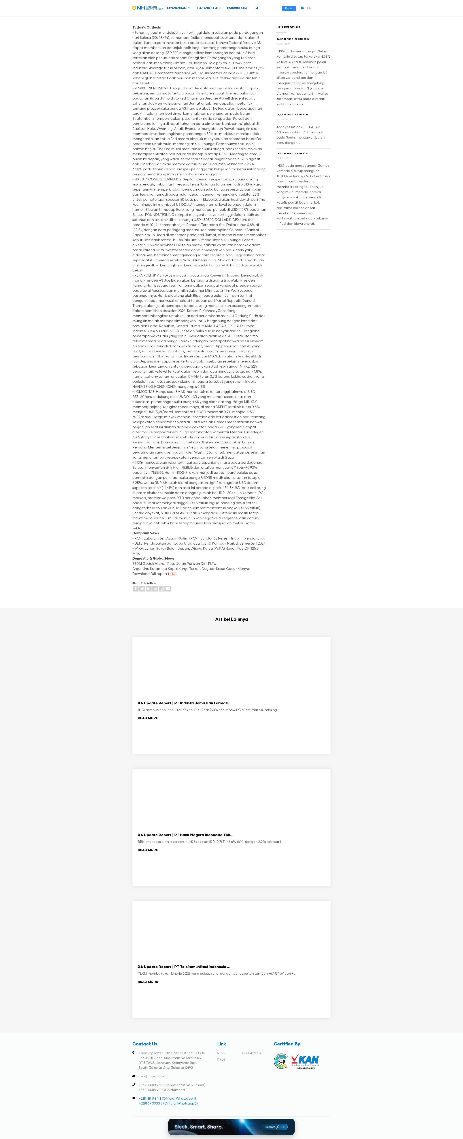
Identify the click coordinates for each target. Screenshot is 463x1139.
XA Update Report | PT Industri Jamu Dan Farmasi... (185, 703)
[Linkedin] (149, 589)
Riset (221, 1060)
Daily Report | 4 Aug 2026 (292, 115)
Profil (221, 1053)
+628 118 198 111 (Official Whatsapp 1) (167, 1099)
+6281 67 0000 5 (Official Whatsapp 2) (168, 1103)
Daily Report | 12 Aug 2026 (293, 39)
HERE (172, 574)
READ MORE (148, 718)
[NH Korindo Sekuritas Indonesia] (147, 9)
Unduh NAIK (252, 1053)
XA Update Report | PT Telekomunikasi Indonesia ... (184, 967)
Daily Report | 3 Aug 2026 (292, 153)
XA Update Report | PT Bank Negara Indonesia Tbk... (185, 835)
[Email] (155, 589)
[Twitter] (142, 589)
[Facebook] (136, 589)
